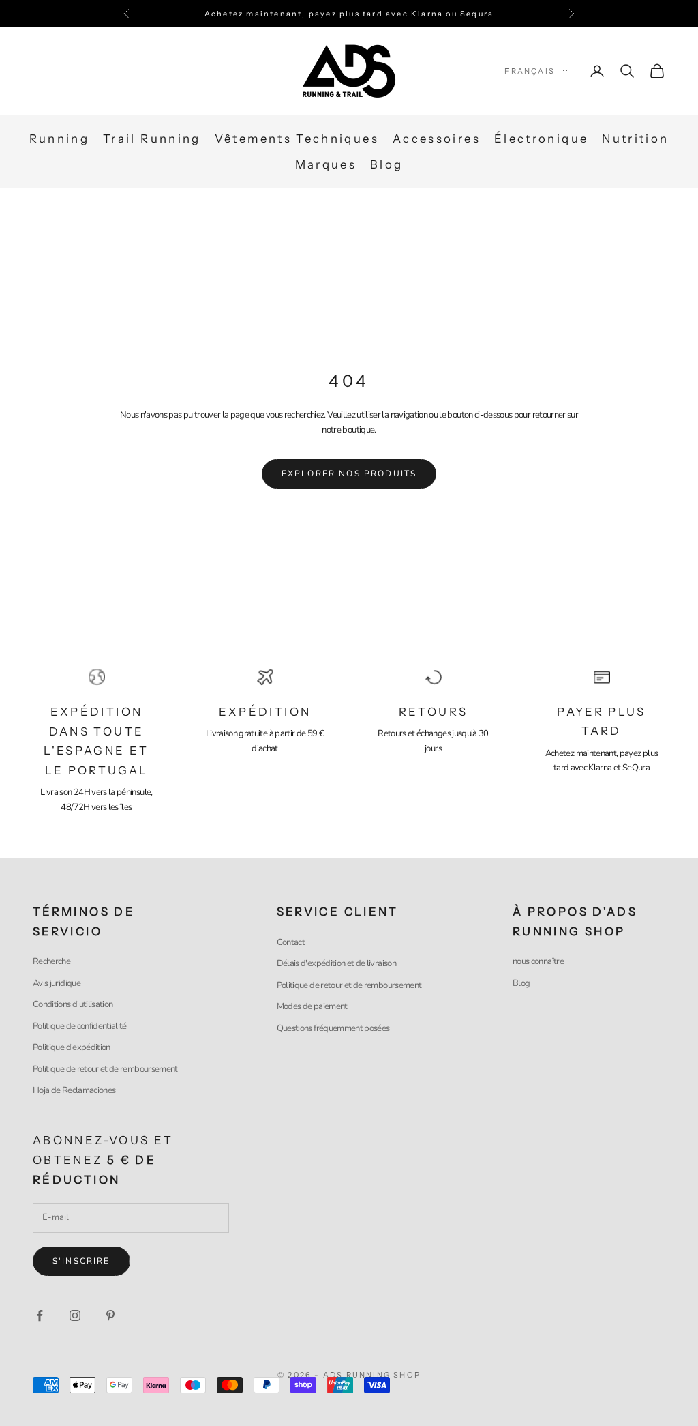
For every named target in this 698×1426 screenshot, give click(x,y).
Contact (291, 942)
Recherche (51, 961)
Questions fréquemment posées (333, 1028)
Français (529, 71)
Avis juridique (56, 983)
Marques (326, 164)
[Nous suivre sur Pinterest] (110, 1315)
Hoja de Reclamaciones (74, 1090)
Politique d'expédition (71, 1047)
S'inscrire (81, 1260)
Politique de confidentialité (80, 1026)
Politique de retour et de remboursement (105, 1069)
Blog (386, 164)
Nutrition (635, 138)
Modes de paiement (312, 1006)
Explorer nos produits (349, 473)
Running (59, 138)
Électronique (541, 138)
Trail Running (152, 138)
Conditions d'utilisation (72, 1004)
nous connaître (538, 961)
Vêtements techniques (297, 138)
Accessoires (437, 138)
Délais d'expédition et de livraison (336, 963)
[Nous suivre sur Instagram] (75, 1315)
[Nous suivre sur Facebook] (39, 1315)
